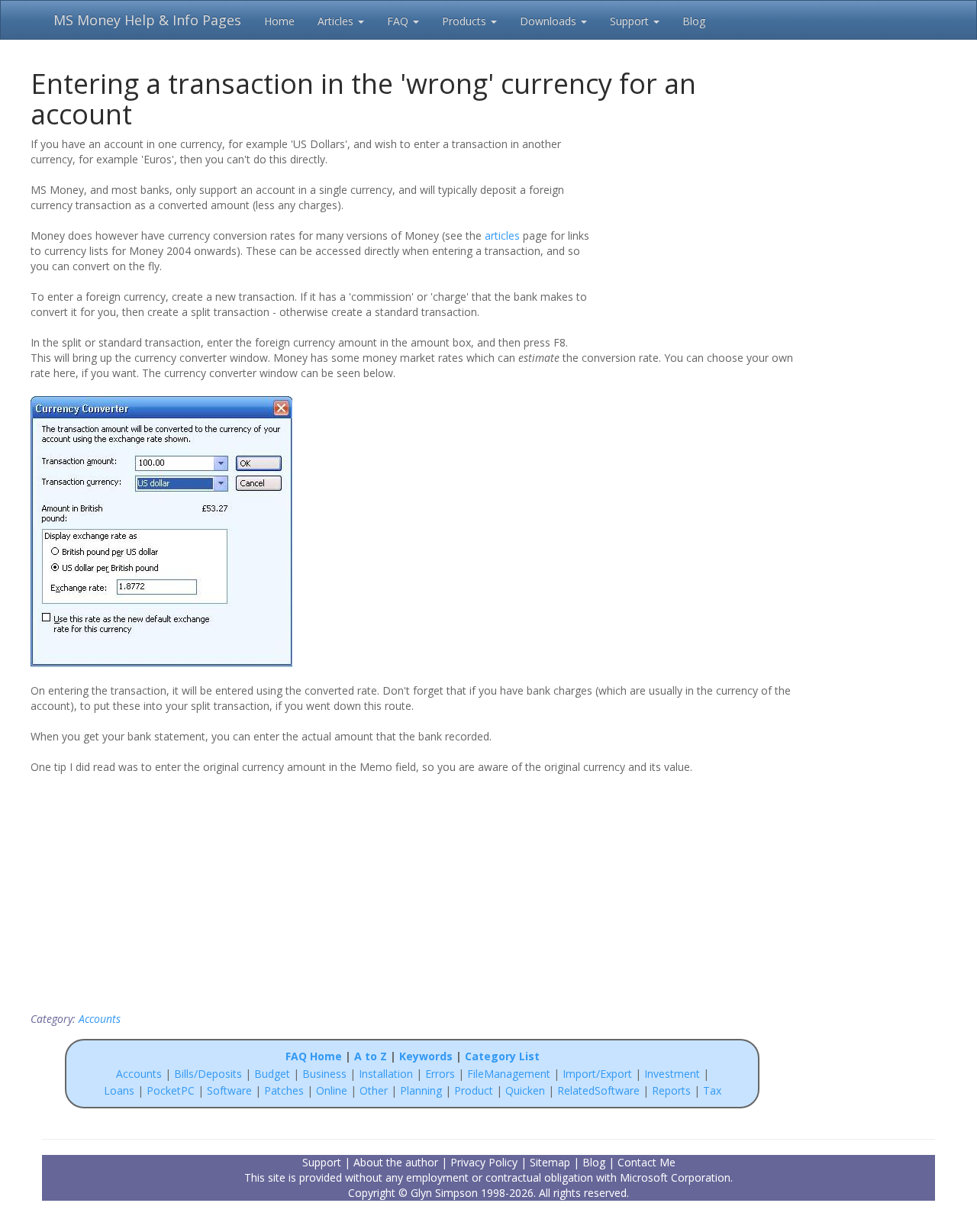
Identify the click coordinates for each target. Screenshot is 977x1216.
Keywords (426, 1056)
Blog (693, 21)
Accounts (100, 1018)
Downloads (549, 21)
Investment (672, 1073)
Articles (337, 21)
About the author (395, 1162)
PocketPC (171, 1090)
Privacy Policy (484, 1162)
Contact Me (646, 1162)
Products (465, 21)
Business (326, 1073)
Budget (272, 1073)
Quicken (525, 1090)
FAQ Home (313, 1056)
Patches (284, 1090)
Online (331, 1090)
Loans (119, 1090)
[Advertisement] (696, 234)
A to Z (370, 1056)
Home (279, 21)
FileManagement (508, 1073)
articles (502, 235)
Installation (387, 1073)
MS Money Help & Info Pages (147, 20)
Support (631, 21)
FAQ (399, 21)
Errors (441, 1073)
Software (229, 1090)
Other (374, 1090)
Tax (712, 1090)
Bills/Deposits (208, 1073)
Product (473, 1090)
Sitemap (550, 1162)
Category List (502, 1056)
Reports (671, 1090)
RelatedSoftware (598, 1090)
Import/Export (597, 1073)
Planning (421, 1090)
